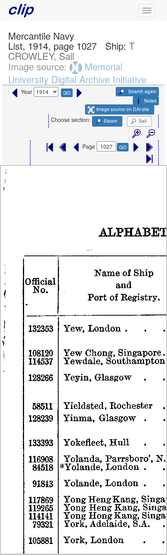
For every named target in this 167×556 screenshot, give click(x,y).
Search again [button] (142, 91)
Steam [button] (110, 120)
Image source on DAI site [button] (122, 109)
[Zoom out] (150, 134)
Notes (150, 100)
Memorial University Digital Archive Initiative (77, 72)
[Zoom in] (136, 134)
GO (66, 92)
